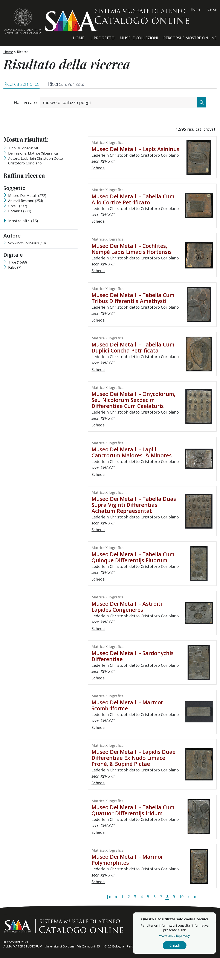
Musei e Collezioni (139, 37)
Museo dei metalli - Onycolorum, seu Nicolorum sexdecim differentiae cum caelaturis (134, 399)
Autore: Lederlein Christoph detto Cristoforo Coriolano (35, 161)
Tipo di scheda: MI (23, 148)
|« (109, 896)
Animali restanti (25, 200)
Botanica (19, 211)
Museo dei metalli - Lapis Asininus (135, 149)
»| (196, 896)
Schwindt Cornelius (27, 243)
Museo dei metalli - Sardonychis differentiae (133, 656)
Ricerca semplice (21, 83)
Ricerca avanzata (66, 83)
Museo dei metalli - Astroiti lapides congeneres (127, 606)
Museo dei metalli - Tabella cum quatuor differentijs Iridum (133, 810)
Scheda (98, 167)
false (14, 267)
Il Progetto (102, 37)
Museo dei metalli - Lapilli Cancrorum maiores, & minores (132, 452)
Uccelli (17, 206)
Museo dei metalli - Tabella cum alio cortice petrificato (133, 199)
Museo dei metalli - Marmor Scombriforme (127, 705)
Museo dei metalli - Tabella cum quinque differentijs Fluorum (133, 557)
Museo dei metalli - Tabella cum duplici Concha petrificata (133, 347)
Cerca (212, 9)
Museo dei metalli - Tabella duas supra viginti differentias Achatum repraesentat (134, 504)
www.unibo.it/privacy (174, 935)
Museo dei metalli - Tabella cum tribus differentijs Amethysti (133, 298)
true (17, 262)
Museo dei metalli (27, 195)
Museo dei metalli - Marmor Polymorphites (127, 859)
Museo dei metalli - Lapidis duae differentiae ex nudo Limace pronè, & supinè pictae (134, 757)
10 (181, 896)
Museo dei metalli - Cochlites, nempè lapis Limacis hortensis (132, 248)
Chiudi (175, 945)
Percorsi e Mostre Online (190, 37)
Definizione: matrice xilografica (33, 153)
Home (195, 9)
